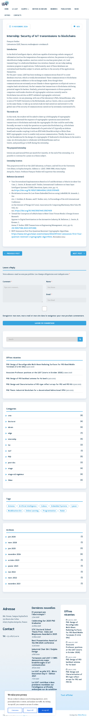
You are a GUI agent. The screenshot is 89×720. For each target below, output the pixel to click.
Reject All (30, 710)
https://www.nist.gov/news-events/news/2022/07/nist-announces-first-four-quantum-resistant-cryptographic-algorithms (46, 235)
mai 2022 (12, 572)
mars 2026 (12, 542)
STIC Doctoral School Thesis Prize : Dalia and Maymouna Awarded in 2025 (44, 632)
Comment (7, 281)
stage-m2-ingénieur (16, 474)
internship (12, 439)
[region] (30, 703)
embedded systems (59, 506)
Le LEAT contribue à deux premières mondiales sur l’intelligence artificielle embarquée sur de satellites (44, 686)
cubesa (44, 506)
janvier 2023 (13, 566)
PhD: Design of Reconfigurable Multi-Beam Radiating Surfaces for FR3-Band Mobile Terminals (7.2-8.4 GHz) (40, 365)
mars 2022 (12, 578)
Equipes (24, 9)
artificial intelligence (28, 506)
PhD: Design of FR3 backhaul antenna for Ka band (26, 378)
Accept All (45, 710)
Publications (66, 9)
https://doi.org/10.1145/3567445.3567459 (33, 210)
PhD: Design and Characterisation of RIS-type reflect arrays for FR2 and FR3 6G (39, 384)
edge (10, 433)
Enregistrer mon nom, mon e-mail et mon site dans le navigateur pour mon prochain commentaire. (43, 316)
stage (10, 468)
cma (9, 415)
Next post (77, 253)
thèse (10, 480)
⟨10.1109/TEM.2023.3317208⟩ (23, 228)
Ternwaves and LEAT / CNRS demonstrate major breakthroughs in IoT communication (44, 662)
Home (7, 9)
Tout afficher (67, 695)
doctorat (11, 421)
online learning (32, 511)
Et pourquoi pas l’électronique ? (39, 613)
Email (49, 294)
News (77, 9)
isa (9, 445)
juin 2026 (12, 537)
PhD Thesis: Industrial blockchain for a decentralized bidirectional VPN (35, 390)
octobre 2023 (13, 560)
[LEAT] (5, 3)
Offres (7, 15)
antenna (11, 506)
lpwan (74, 506)
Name (49, 281)
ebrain (10, 427)
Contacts (17, 15)
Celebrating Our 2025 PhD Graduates (43, 622)
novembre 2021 (14, 584)
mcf (9, 451)
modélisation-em (15, 511)
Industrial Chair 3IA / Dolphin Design (44, 650)
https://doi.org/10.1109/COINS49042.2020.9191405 (36, 190)
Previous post (13, 253)
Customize (15, 710)
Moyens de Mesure (39, 9)
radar (62, 511)
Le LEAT (15, 9)
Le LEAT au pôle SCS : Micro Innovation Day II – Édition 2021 (44, 674)
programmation (49, 511)
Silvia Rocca (82, 715)
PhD (9, 457)
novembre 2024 (14, 554)
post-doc (11, 462)
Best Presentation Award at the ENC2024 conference (44, 641)
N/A (78, 26)
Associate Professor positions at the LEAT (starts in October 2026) (34, 372)
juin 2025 (12, 548)
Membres (54, 9)
